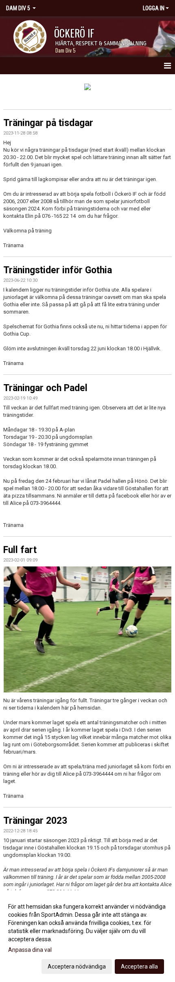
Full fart (20, 549)
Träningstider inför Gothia (57, 270)
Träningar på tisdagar (48, 122)
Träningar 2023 (35, 820)
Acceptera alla (139, 966)
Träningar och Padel (45, 388)
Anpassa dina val (30, 950)
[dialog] (87, 936)
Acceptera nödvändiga (77, 966)
